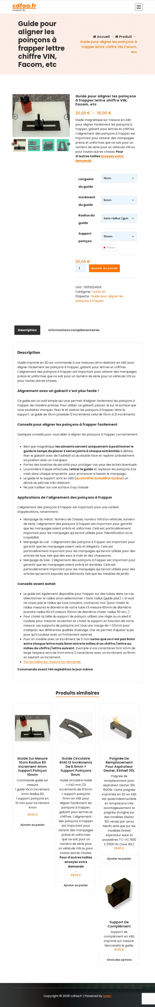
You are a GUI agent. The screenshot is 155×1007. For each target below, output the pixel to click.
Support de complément (119, 924)
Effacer (110, 247)
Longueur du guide (86, 183)
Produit (125, 36)
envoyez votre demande (75, 864)
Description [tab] (27, 330)
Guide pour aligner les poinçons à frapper (99, 298)
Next (69, 144)
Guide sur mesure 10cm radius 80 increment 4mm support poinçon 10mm (32, 766)
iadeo (107, 996)
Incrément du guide (86, 201)
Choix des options (119, 960)
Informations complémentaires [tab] (73, 330)
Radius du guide (86, 219)
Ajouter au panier (104, 268)
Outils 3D (98, 292)
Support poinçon (85, 237)
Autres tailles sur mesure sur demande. (52, 662)
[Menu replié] (139, 7)
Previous (13, 144)
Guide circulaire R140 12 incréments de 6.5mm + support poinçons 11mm (76, 766)
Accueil (103, 36)
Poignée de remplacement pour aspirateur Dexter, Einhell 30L (119, 764)
